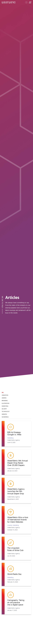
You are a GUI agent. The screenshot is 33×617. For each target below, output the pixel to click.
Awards (4, 398)
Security (4, 409)
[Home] (8, 2)
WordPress (5, 417)
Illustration (5, 403)
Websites (4, 414)
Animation (5, 395)
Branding (5, 400)
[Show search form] (26, 2)
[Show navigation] (29, 2)
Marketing (5, 406)
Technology (5, 411)
